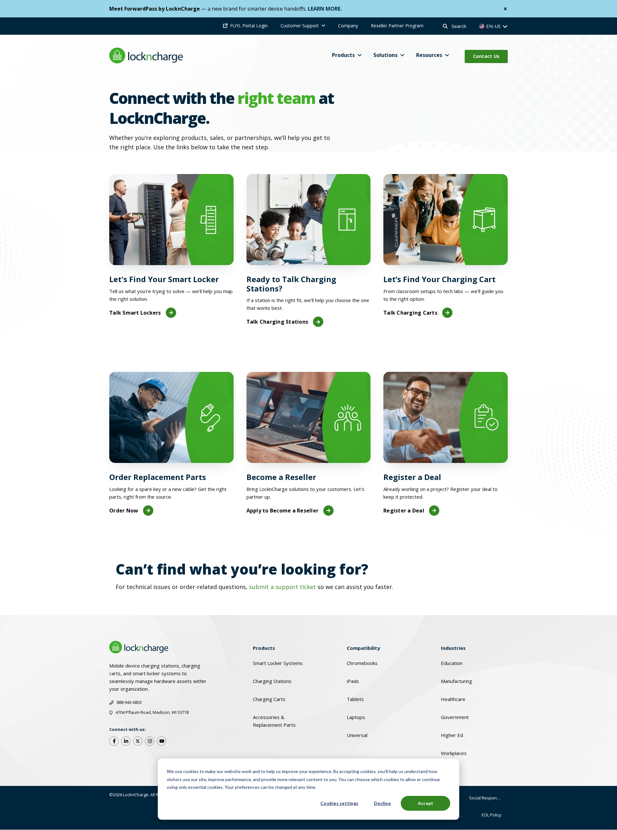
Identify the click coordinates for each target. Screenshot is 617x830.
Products (343, 55)
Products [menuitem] (264, 648)
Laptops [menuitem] (356, 717)
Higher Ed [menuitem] (452, 735)
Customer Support (300, 26)
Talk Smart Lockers (135, 312)
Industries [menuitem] (453, 648)
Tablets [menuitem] (355, 699)
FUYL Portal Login (249, 26)
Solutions (385, 55)
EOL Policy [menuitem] (491, 815)
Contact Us (486, 56)
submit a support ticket (282, 587)
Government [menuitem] (455, 717)
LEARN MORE (324, 8)
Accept (426, 803)
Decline (382, 803)
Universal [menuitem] (357, 735)
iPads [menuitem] (353, 681)
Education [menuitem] (451, 663)
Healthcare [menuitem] (453, 699)
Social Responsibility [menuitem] (488, 798)
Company (348, 26)
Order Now (123, 510)
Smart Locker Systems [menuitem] (278, 663)
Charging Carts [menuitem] (269, 699)
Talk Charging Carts (410, 312)
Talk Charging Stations (277, 321)
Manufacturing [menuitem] (456, 681)
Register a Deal (403, 510)
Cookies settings (339, 803)
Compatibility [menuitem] (363, 648)
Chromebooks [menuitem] (362, 663)
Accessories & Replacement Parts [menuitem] (274, 721)
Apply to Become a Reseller (282, 510)
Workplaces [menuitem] (454, 753)
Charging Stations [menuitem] (272, 681)
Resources (429, 55)
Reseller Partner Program (397, 26)
